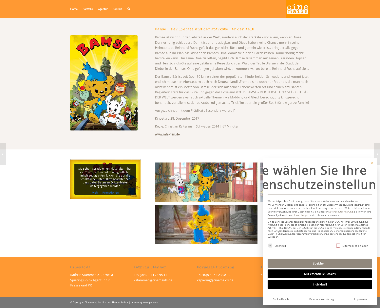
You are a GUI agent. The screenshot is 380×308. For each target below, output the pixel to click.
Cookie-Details (281, 299)
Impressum (360, 299)
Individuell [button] (320, 284)
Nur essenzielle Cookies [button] (320, 274)
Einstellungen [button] (301, 215)
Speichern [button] (320, 263)
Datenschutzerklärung (340, 211)
